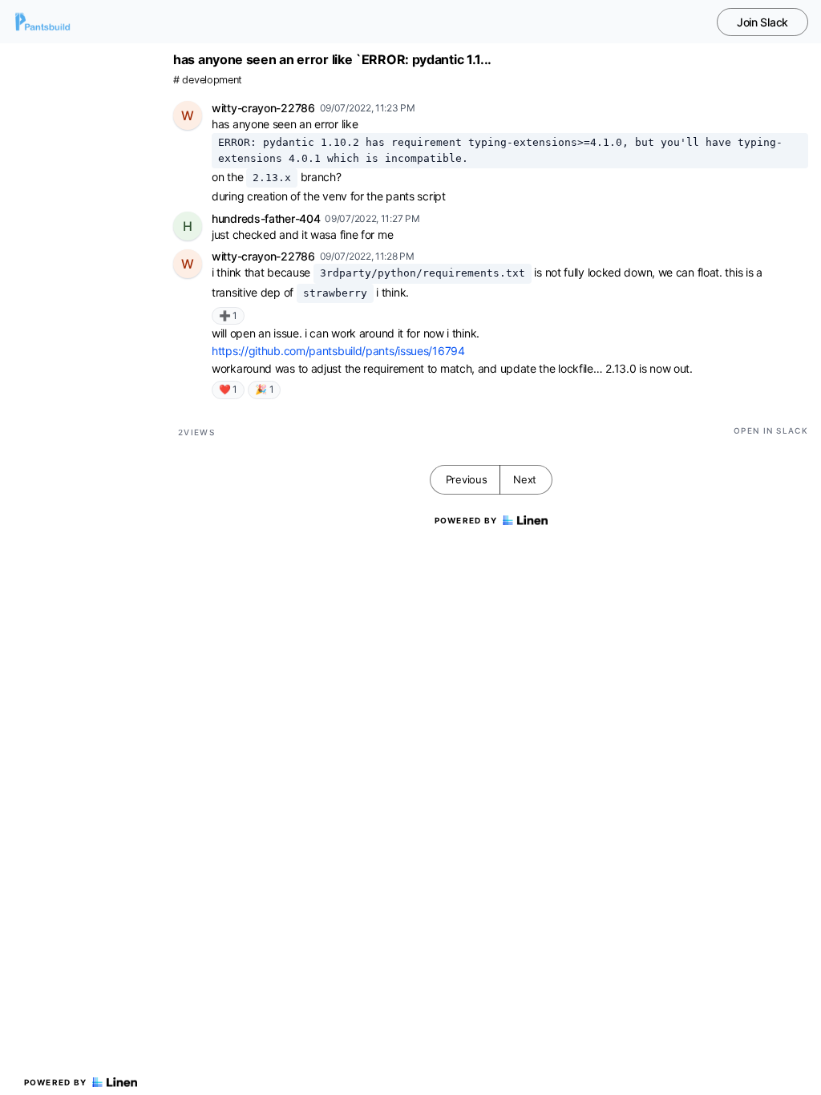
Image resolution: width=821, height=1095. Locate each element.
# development (207, 80)
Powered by (55, 1082)
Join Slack (762, 22)
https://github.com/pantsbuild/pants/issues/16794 (338, 351)
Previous (466, 479)
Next (524, 479)
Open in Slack (771, 430)
